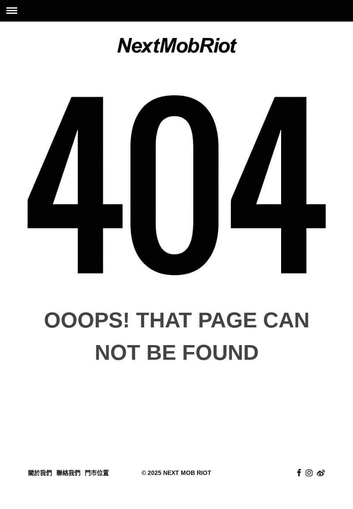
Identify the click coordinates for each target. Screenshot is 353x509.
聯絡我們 (68, 472)
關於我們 (40, 472)
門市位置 (97, 472)
